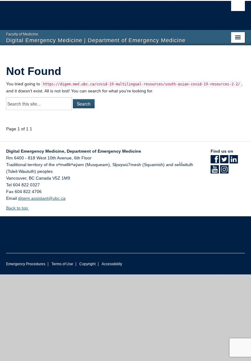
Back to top (17, 208)
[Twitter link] (224, 161)
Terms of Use (62, 264)
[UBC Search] (238, 7)
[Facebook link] (215, 161)
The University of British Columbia (107, 12)
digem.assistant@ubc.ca (42, 198)
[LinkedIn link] (234, 161)
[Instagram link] (224, 171)
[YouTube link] (215, 171)
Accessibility (112, 264)
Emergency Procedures (25, 264)
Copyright (87, 264)
